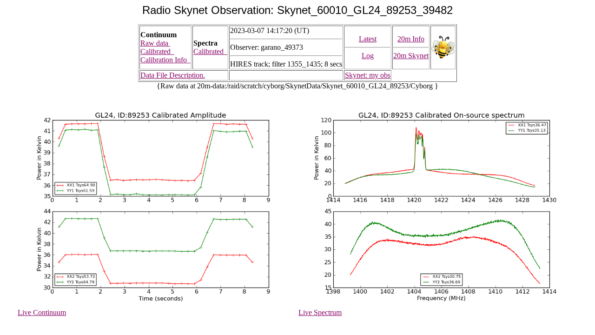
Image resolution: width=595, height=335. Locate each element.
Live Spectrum (320, 312)
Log (368, 56)
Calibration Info (165, 60)
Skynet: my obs (367, 75)
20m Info (410, 39)
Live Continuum (42, 312)
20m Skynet (411, 56)
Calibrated (157, 51)
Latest (368, 39)
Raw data (155, 43)
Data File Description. (172, 75)
